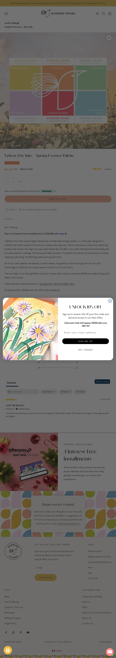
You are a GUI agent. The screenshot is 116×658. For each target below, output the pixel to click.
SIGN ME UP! (85, 341)
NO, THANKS (85, 349)
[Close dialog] (110, 301)
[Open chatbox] (110, 652)
